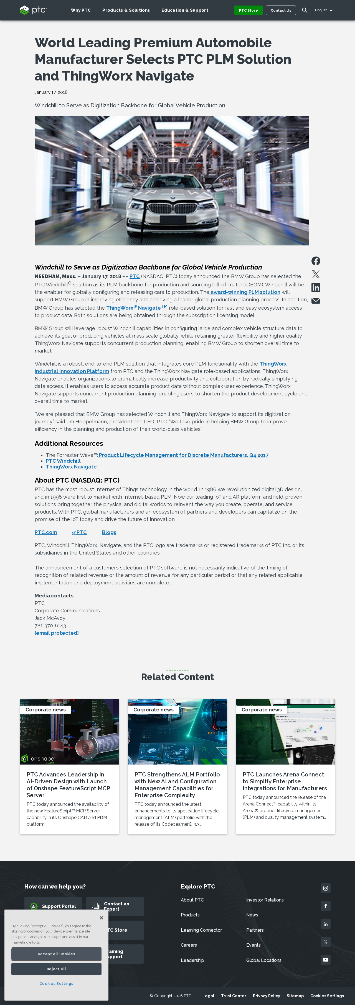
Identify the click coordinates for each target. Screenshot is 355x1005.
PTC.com (46, 532)
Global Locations (264, 960)
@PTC (79, 532)
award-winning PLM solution (244, 292)
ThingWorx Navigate (137, 308)
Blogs (109, 532)
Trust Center (233, 996)
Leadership (192, 960)
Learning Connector (201, 930)
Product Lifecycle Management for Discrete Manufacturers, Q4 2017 (183, 455)
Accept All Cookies (56, 954)
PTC (135, 276)
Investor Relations (265, 900)
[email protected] (57, 633)
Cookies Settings (327, 996)
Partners (255, 930)
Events (253, 945)
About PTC (192, 900)
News (252, 915)
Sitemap (295, 996)
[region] (56, 955)
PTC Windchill (63, 461)
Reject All (56, 969)
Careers (189, 945)
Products (190, 915)
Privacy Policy (266, 996)
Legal (208, 996)
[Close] (101, 918)
